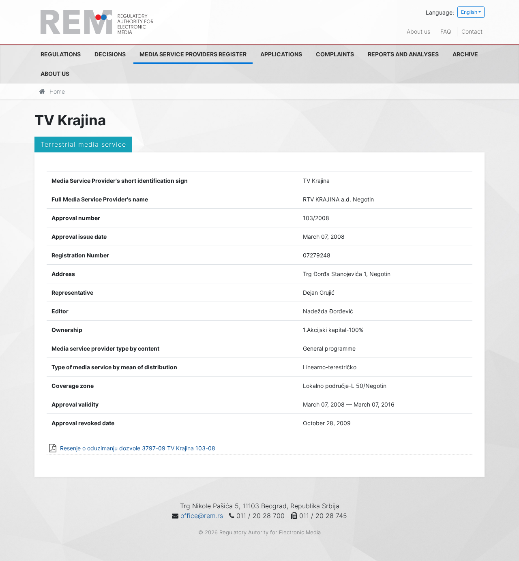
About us (418, 31)
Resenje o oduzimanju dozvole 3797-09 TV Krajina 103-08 (137, 448)
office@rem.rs (201, 516)
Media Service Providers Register (193, 54)
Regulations (61, 54)
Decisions (110, 54)
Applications (281, 54)
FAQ (445, 31)
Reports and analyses (403, 54)
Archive (465, 54)
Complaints (335, 54)
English (469, 12)
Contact (472, 31)
